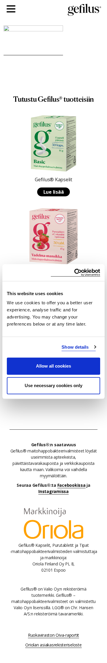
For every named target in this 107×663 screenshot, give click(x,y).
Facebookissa (71, 485)
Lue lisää (53, 192)
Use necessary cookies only (53, 385)
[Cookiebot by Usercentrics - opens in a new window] (75, 272)
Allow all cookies (53, 365)
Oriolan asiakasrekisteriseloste (53, 645)
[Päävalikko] (12, 10)
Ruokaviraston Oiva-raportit (53, 635)
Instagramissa (53, 491)
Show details (75, 347)
